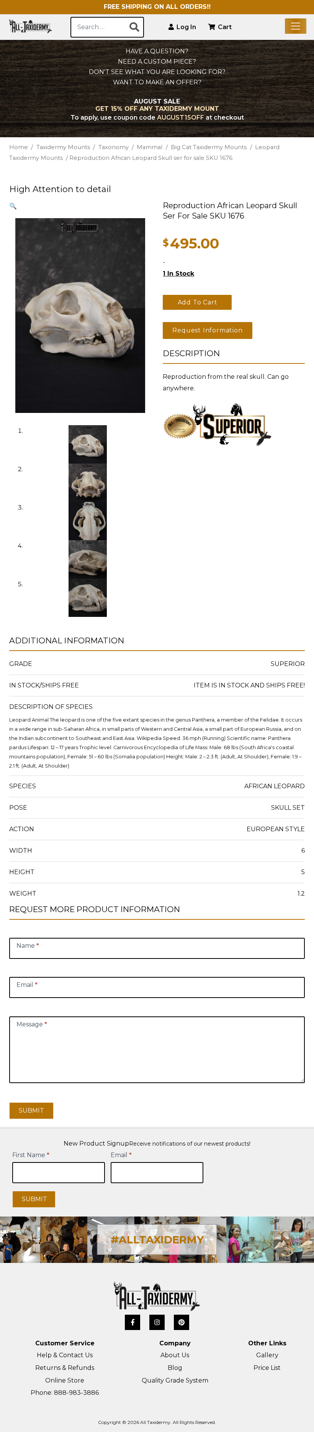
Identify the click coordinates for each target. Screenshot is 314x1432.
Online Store (64, 1380)
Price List (267, 1367)
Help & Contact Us (65, 1355)
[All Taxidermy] (157, 1296)
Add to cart (198, 302)
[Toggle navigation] (295, 26)
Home (18, 147)
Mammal (149, 147)
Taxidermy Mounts (63, 147)
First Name (30, 1155)
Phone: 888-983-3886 (65, 1392)
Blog (175, 1367)
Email (121, 1155)
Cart (224, 27)
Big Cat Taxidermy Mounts (209, 147)
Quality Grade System (175, 1380)
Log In (185, 27)
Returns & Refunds (64, 1367)
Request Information (207, 330)
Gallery (267, 1355)
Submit (31, 1110)
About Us (174, 1355)
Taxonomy (113, 147)
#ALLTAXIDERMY (157, 1239)
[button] (13, 206)
